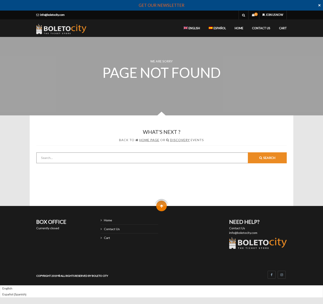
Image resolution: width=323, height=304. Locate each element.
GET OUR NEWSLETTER (161, 5)
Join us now (274, 14)
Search (269, 158)
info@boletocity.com (52, 14)
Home (239, 28)
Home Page (149, 140)
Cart (283, 28)
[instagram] (282, 275)
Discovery (180, 140)
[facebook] (272, 275)
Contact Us (261, 28)
